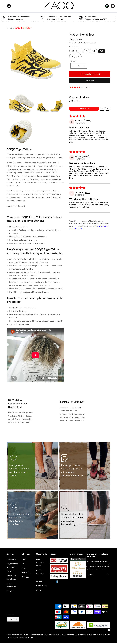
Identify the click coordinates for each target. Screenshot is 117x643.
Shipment (72, 43)
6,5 (93, 51)
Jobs (24, 568)
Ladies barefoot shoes (40, 562)
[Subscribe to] (107, 574)
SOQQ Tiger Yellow (23, 28)
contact (25, 559)
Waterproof (41, 585)
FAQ (24, 563)
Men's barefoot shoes (40, 573)
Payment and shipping (12, 565)
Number (73, 61)
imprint (10, 571)
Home (9, 28)
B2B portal (26, 572)
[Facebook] (109, 630)
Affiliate (25, 577)
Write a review (84, 109)
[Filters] (102, 109)
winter (39, 590)
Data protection (11, 585)
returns (10, 591)
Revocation (12, 559)
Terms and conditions (11, 577)
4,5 (73, 51)
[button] (8, 6)
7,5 (101, 51)
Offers (39, 581)
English (12, 619)
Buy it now (89, 81)
